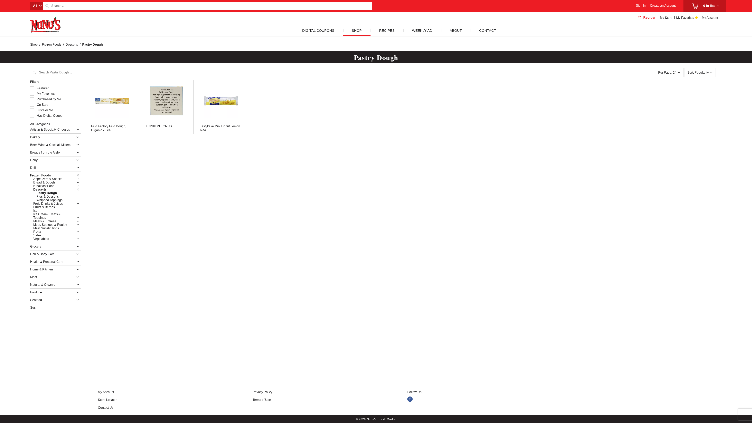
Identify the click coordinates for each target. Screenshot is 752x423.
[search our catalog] (47, 6)
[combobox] (36, 6)
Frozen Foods (51, 44)
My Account (106, 392)
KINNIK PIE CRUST (160, 126)
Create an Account (663, 5)
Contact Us (105, 407)
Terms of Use (262, 399)
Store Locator (107, 399)
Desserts (72, 44)
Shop (34, 44)
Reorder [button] (649, 17)
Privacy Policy (262, 392)
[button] (77, 129)
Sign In (641, 5)
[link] (410, 399)
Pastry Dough (92, 44)
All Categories (40, 124)
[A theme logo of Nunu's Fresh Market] (45, 28)
